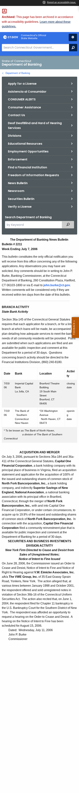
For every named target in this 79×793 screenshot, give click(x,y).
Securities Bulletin (21, 199)
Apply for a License (22, 84)
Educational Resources (25, 144)
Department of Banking (18, 73)
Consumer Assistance (24, 107)
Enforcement (17, 159)
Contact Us (16, 115)
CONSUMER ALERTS (22, 99)
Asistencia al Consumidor (27, 91)
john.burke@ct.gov (56, 285)
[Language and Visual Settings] (73, 37)
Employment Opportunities (28, 151)
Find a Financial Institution (27, 167)
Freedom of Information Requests (33, 175)
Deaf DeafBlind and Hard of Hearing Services (35, 125)
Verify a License (20, 207)
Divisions (14, 136)
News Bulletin (18, 183)
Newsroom (16, 191)
